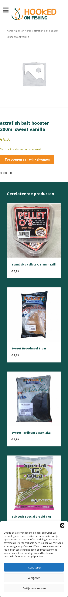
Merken (19, 30)
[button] (62, 525)
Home (10, 30)
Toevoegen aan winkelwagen (27, 159)
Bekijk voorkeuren (34, 588)
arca (29, 30)
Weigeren (34, 578)
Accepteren (34, 567)
